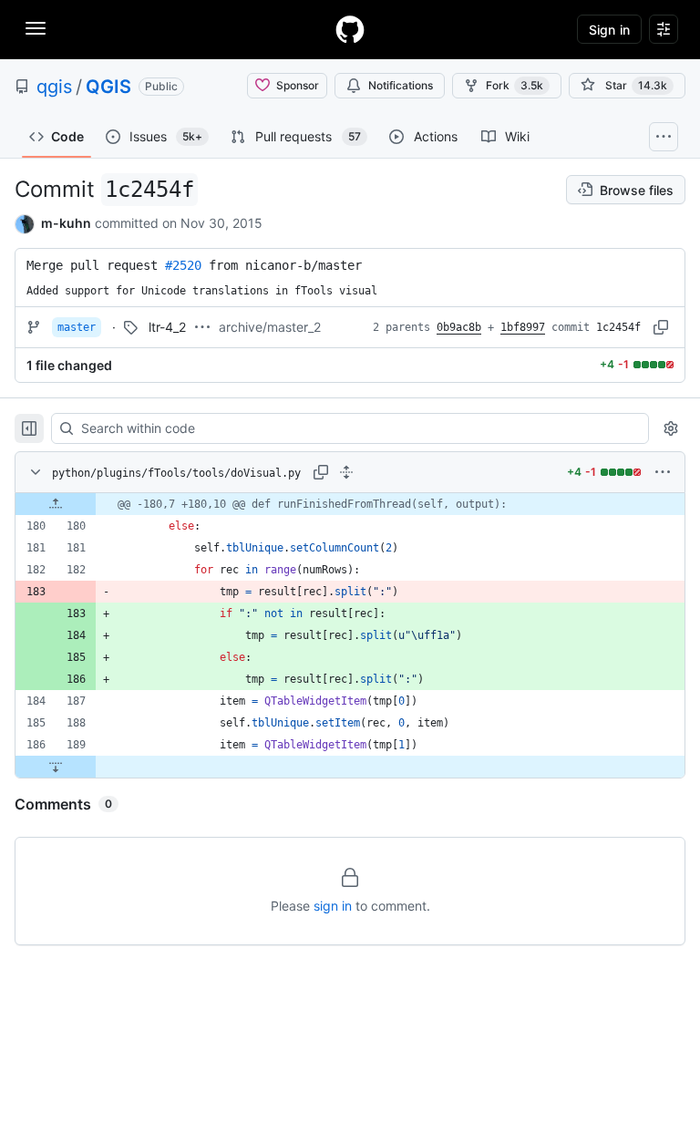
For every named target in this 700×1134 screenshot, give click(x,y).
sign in (333, 905)
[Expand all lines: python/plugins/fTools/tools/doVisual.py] (346, 472)
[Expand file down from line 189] (55, 767)
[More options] (662, 472)
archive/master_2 (270, 327)
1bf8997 (522, 327)
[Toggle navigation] (35, 28)
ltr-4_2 (167, 327)
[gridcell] (350, 504)
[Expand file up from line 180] (55, 504)
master (76, 327)
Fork (514, 85)
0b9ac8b (459, 327)
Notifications (400, 85)
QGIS (108, 87)
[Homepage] (350, 29)
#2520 (183, 265)
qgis (54, 87)
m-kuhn (66, 223)
